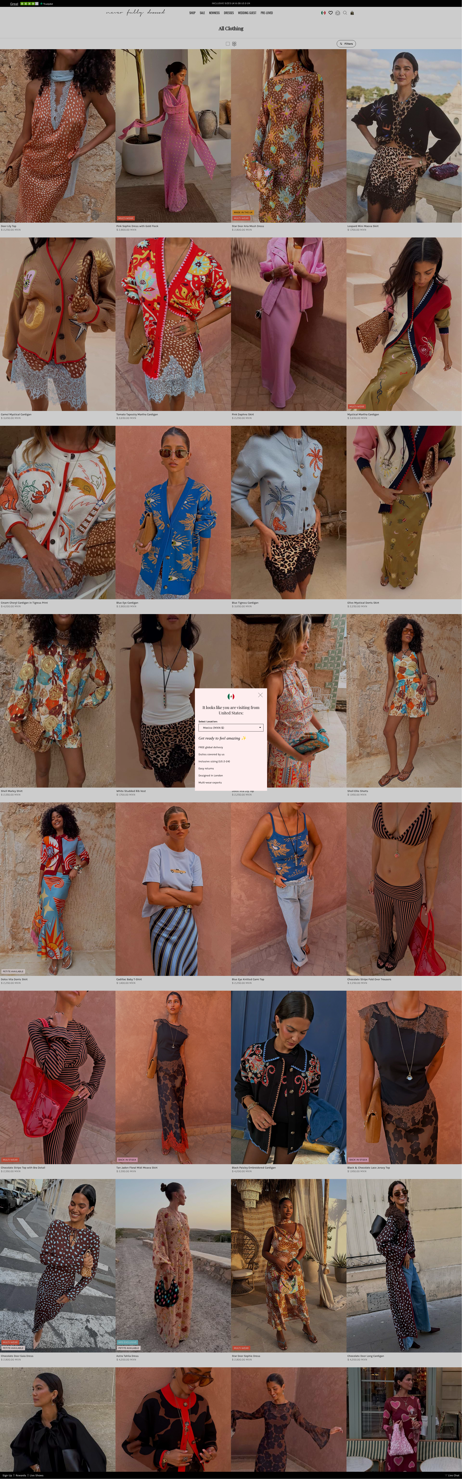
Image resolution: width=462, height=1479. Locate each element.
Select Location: (208, 721)
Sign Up (7, 1475)
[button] (260, 695)
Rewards (21, 1475)
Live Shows (36, 1475)
